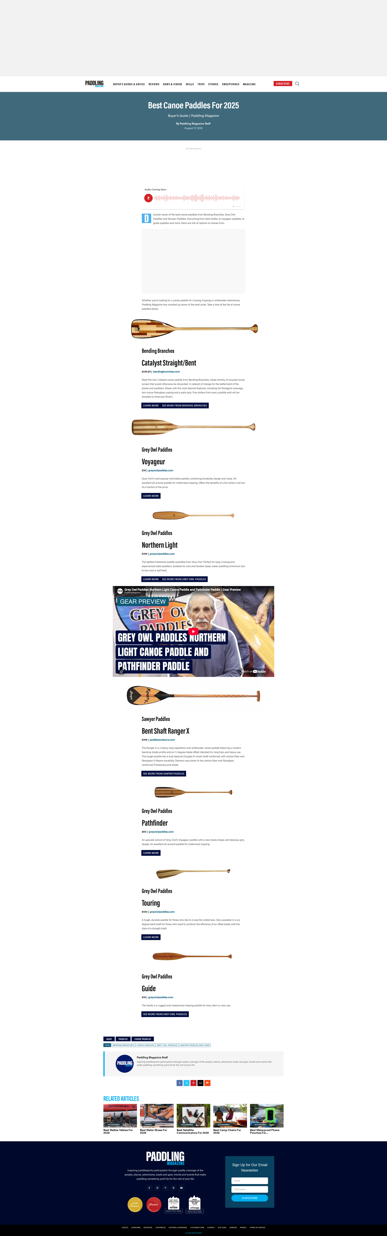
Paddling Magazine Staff (195, 123)
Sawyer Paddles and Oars (195, 1045)
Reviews (154, 84)
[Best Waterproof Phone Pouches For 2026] (267, 1116)
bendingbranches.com (166, 371)
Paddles (123, 1039)
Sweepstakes (230, 84)
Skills (190, 84)
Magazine (249, 84)
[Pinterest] (193, 1083)
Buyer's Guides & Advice (129, 84)
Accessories (114, 1124)
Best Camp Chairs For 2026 (227, 1131)
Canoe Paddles (143, 1039)
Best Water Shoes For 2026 (153, 1131)
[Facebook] (180, 1083)
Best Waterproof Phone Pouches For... (264, 1131)
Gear (109, 1039)
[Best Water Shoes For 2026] (157, 1116)
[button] (297, 84)
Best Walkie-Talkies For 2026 (118, 1131)
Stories (213, 84)
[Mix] (207, 1083)
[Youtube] (181, 1188)
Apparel (148, 1124)
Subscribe (283, 83)
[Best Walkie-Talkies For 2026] (120, 1116)
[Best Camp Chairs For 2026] (230, 1116)
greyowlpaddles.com (160, 470)
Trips (201, 84)
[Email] (200, 1083)
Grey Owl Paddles (167, 1045)
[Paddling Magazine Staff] (124, 1064)
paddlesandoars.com (162, 739)
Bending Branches (123, 1045)
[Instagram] (157, 1188)
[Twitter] (187, 1083)
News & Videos (172, 84)
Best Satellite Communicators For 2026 (193, 1131)
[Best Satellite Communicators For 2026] (193, 1116)
